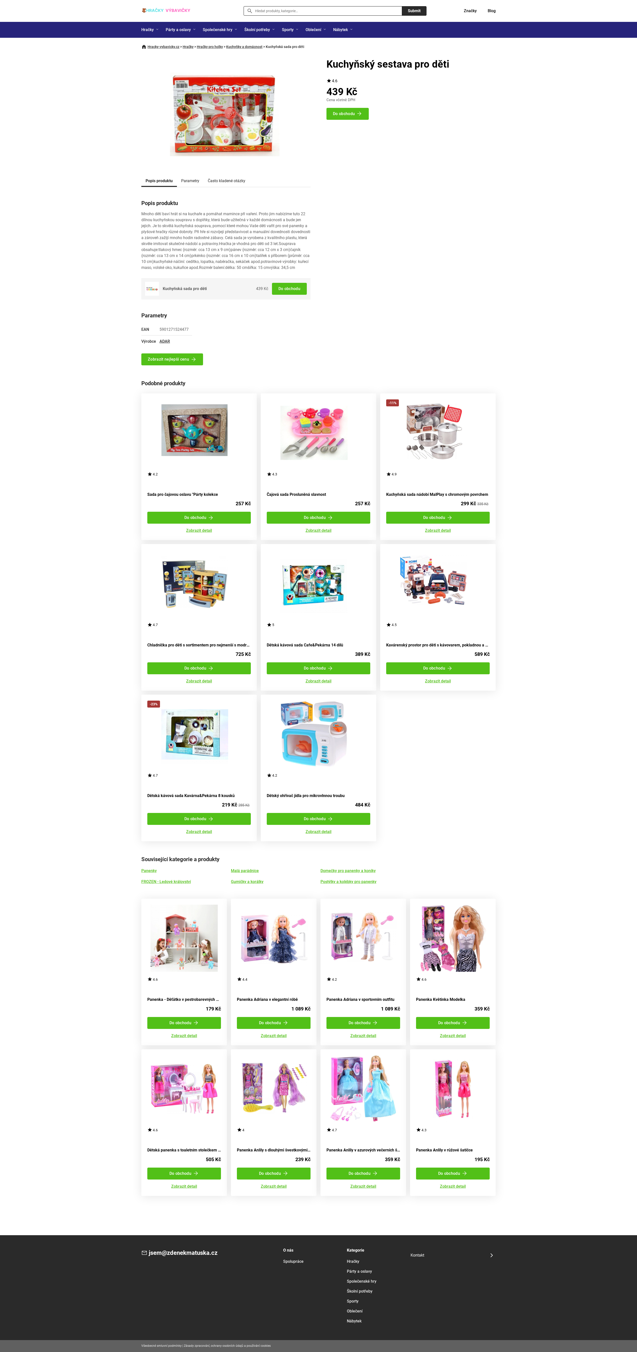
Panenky (149, 870)
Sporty (288, 29)
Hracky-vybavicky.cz (163, 47)
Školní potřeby (257, 29)
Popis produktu (159, 180)
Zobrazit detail (199, 531)
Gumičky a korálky (247, 881)
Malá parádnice (245, 870)
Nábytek (340, 29)
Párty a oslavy (178, 29)
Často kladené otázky (226, 180)
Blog (492, 10)
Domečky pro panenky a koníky (348, 870)
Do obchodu (289, 288)
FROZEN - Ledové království (166, 881)
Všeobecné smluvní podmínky (161, 1346)
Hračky (147, 29)
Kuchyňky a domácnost (244, 47)
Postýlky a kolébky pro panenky (348, 881)
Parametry (190, 180)
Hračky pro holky (210, 47)
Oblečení (313, 29)
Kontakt (417, 1255)
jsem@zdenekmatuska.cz (183, 1252)
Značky (470, 10)
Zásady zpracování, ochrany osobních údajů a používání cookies (227, 1346)
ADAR (164, 341)
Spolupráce (293, 1261)
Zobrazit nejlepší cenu (168, 359)
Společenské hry (217, 29)
